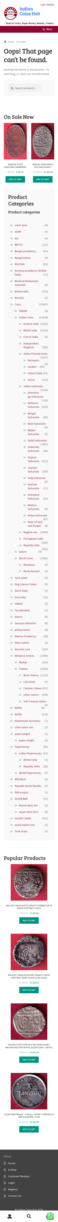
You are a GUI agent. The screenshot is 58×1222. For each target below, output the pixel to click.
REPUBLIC (20, 779)
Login (43, 4)
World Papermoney (30, 773)
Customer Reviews (18, 1176)
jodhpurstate (22, 629)
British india (30, 759)
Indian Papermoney (30, 753)
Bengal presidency (25, 251)
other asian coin (24, 727)
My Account (9, 1216)
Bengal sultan (23, 257)
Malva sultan (22, 642)
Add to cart (15, 179)
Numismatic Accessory (27, 720)
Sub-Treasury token (34, 701)
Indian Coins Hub (30, 11)
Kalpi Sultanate (37, 478)
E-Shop (12, 1169)
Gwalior (32, 366)
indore (23, 551)
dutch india (21, 590)
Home (11, 41)
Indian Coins (26, 317)
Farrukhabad (22, 610)
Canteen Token (32, 688)
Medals (23, 662)
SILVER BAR (21, 798)
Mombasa (29, 564)
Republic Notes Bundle (28, 786)
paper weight (22, 734)
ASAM (18, 231)
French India (30, 337)
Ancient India (31, 323)
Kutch (31, 379)
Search (29, 1216)
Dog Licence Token (26, 584)
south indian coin (25, 825)
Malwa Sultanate (37, 515)
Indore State (35, 373)
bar (17, 238)
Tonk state (21, 831)
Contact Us (14, 1195)
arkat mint (21, 225)
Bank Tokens (30, 675)
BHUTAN (19, 264)
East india (20, 597)
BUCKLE (19, 298)
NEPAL (18, 714)
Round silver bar (28, 805)
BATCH (18, 244)
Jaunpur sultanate (25, 623)
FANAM (23, 311)
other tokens (31, 694)
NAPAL (18, 707)
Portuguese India (33, 538)
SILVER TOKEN (23, 818)
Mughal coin (30, 532)
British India (21, 291)
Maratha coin (22, 649)
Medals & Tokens (24, 655)
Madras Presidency (25, 636)
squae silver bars (28, 811)
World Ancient (31, 571)
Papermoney (22, 746)
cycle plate (21, 577)
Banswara (33, 360)
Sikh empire (21, 792)
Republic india (31, 545)
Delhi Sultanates (37, 440)
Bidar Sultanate (37, 423)
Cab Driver (29, 682)
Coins (18, 304)
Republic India (31, 766)
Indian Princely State (35, 353)
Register (50, 4)
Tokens (23, 668)
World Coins (26, 558)
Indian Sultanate (33, 386)
